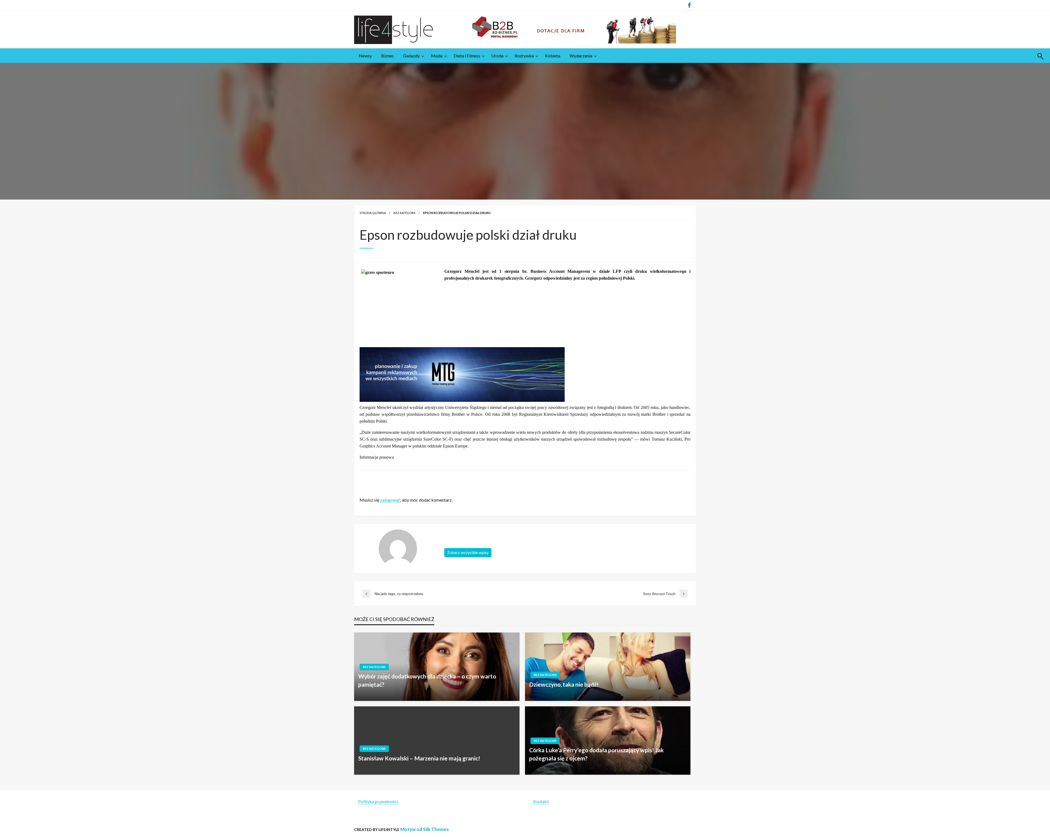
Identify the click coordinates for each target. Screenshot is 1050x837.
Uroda (497, 55)
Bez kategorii (404, 213)
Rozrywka (524, 55)
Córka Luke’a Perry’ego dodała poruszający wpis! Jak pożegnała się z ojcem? (596, 754)
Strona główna (373, 213)
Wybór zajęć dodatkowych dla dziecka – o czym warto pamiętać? (427, 680)
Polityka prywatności (378, 801)
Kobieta (552, 55)
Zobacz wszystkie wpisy (468, 552)
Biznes (387, 55)
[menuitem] (365, 56)
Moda (436, 55)
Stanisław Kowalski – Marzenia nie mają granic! (420, 758)
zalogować (390, 499)
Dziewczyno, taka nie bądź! (564, 684)
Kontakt (541, 801)
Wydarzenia (581, 55)
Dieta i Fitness (467, 55)
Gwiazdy (411, 55)
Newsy (365, 55)
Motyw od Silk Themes (424, 829)
